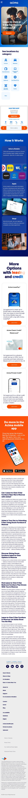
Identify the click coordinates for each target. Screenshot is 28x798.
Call (16, 123)
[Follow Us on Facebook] (6, 667)
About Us (5, 687)
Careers (5, 701)
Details (11, 123)
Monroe (20, 661)
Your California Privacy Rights (10, 747)
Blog (4, 708)
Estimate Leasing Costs (14, 119)
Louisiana (14, 661)
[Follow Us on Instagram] (21, 667)
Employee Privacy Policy (9, 751)
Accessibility (6, 712)
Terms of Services (8, 738)
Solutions (5, 716)
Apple (8, 471)
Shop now (8, 33)
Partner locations (7, 727)
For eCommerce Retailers (10, 697)
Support (5, 693)
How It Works (6, 673)
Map (5, 123)
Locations (8, 661)
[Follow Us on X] (16, 667)
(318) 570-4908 (14, 113)
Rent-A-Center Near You (9, 682)
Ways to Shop (6, 676)
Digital (4, 719)
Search (22, 123)
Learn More (14, 322)
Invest (4, 704)
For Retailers (6, 679)
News (4, 690)
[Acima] (14, 3)
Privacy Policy (7, 742)
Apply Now (14, 116)
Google (21, 471)
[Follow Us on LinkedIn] (11, 667)
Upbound (5, 730)
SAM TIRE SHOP (14, 108)
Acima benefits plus (8, 723)
